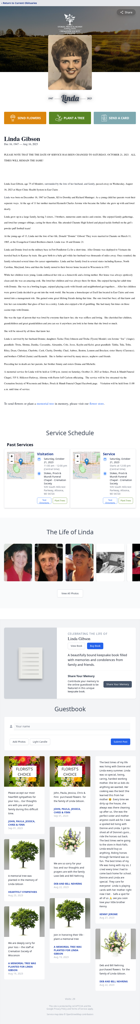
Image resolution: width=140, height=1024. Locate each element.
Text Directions (44, 501)
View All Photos (70, 593)
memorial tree (45, 403)
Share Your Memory (117, 684)
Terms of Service (79, 1008)
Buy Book (95, 645)
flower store (96, 403)
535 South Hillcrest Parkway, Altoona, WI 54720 (54, 490)
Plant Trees (60, 500)
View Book (76, 645)
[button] (21, 461)
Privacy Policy (60, 1008)
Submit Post (120, 741)
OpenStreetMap (73, 1014)
